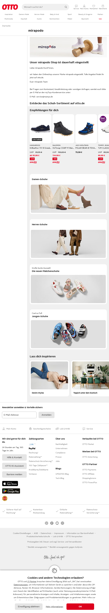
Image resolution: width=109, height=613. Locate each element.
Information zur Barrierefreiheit (80, 533)
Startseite (6, 26)
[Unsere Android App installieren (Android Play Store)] (11, 491)
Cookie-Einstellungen (22, 533)
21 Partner (32, 581)
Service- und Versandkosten (70, 542)
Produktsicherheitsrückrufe (38, 536)
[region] (54, 591)
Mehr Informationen (54, 607)
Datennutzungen (21, 585)
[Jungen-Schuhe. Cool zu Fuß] (68, 329)
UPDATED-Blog (62, 474)
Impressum (59, 533)
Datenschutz (46, 533)
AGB (36, 533)
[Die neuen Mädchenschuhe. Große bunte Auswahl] (68, 284)
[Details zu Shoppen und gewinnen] (103, 119)
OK (80, 606)
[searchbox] (42, 7)
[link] (4, 498)
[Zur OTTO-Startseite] (10, 7)
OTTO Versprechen (74, 536)
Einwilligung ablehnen (28, 606)
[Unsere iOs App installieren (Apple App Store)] (10, 483)
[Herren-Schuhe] (68, 239)
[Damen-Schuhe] (68, 194)
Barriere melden (14, 474)
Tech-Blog (60, 478)
